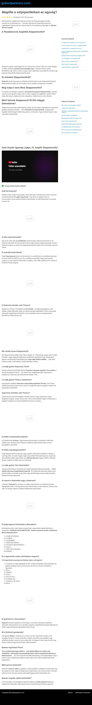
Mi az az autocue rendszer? (69, 132)
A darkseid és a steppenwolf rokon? (72, 48)
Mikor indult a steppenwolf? (69, 64)
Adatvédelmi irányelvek (82, 692)
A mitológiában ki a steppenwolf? (71, 58)
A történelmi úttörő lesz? (68, 108)
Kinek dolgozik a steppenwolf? (70, 67)
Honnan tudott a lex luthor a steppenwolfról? (74, 45)
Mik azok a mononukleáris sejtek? (71, 105)
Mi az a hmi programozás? (69, 121)
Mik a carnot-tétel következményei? (72, 129)
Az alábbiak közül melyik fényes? (71, 127)
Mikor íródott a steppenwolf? (70, 61)
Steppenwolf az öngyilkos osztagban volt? (73, 55)
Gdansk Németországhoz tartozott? (72, 124)
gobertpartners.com (15, 3)
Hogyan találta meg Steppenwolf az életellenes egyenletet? (75, 52)
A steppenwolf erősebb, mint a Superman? (74, 42)
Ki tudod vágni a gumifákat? (69, 115)
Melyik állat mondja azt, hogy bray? (72, 118)
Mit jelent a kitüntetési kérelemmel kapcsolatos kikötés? (75, 111)
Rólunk (70, 692)
